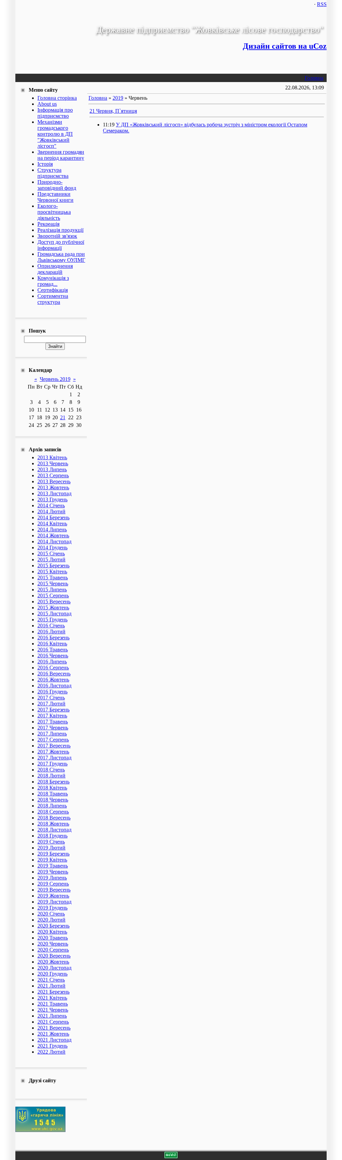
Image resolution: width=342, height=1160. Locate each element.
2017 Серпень (53, 739)
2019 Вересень (53, 890)
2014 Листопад (54, 541)
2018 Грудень (52, 835)
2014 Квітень (52, 523)
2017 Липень (52, 733)
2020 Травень (52, 938)
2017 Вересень (53, 745)
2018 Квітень (52, 787)
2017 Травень (52, 721)
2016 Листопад (54, 685)
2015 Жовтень (53, 607)
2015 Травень (52, 577)
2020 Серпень (53, 950)
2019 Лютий (51, 847)
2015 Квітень (52, 571)
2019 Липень (52, 878)
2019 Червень (52, 872)
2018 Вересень (53, 817)
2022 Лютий (51, 1052)
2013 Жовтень (53, 487)
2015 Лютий (51, 559)
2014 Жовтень (53, 535)
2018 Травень (52, 793)
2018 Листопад (54, 829)
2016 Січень (51, 625)
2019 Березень (53, 853)
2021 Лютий (51, 986)
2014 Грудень (52, 547)
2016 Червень (52, 655)
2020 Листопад (54, 968)
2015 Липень (52, 589)
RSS (322, 4)
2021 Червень (52, 1010)
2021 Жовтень (53, 1034)
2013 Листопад (54, 493)
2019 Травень (52, 865)
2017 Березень (53, 709)
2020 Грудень (52, 974)
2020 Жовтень (53, 962)
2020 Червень (52, 944)
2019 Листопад (54, 902)
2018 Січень (51, 769)
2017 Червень (52, 727)
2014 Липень (52, 529)
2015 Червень (52, 583)
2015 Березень (53, 565)
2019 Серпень (53, 884)
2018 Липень (52, 805)
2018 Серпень (53, 811)
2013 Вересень (53, 481)
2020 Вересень (53, 956)
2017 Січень (51, 697)
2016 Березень (53, 637)
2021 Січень (51, 980)
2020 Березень (53, 926)
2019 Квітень (52, 859)
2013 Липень (52, 469)
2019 (118, 98)
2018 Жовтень (53, 823)
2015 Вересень (53, 601)
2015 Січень (51, 553)
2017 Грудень (52, 763)
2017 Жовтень (53, 751)
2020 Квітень (52, 932)
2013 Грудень (52, 499)
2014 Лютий (51, 511)
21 (62, 417)
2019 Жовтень (53, 896)
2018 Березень (53, 781)
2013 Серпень (53, 475)
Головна (314, 78)
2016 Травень (52, 649)
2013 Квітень (52, 457)
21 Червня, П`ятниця (113, 111)
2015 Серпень (53, 595)
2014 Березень (53, 517)
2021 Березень (53, 992)
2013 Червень (52, 463)
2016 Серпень (53, 667)
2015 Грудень (52, 619)
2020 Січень (51, 914)
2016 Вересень (53, 673)
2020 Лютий (51, 920)
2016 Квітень (52, 643)
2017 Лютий (51, 703)
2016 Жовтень (53, 679)
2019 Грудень (52, 908)
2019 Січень (51, 841)
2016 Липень (52, 661)
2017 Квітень (52, 715)
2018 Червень (52, 799)
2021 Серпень (53, 1022)
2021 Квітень (52, 998)
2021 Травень (52, 1004)
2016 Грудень (52, 691)
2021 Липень (52, 1016)
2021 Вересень (53, 1028)
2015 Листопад (54, 613)
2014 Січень (51, 505)
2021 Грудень (52, 1046)
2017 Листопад (54, 757)
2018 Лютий (51, 775)
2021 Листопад (54, 1040)
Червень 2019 (55, 379)
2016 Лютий (51, 631)
